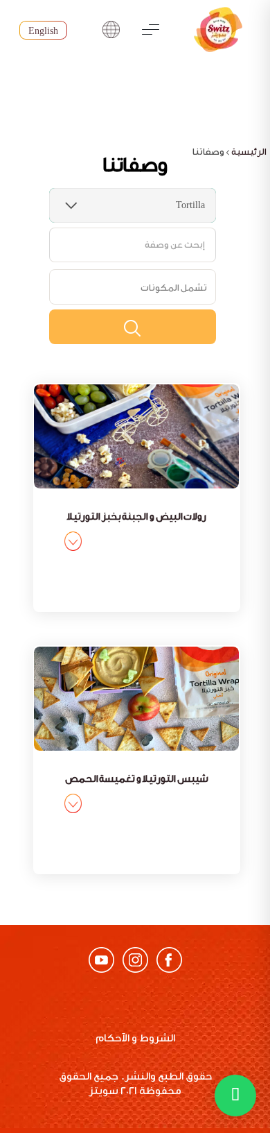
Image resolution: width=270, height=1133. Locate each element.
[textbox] (174, 287)
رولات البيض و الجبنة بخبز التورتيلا (136, 516)
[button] (235, 1095)
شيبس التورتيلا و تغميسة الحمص (136, 779)
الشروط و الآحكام (135, 1038)
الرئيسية (249, 151)
